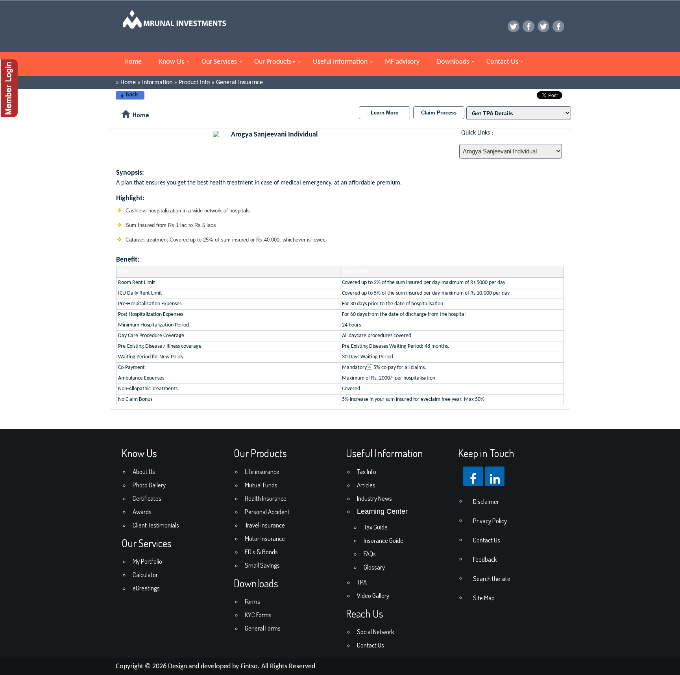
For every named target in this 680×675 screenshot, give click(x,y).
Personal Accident (267, 511)
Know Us (171, 62)
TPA (362, 582)
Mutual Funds (261, 485)
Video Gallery (373, 595)
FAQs (370, 554)
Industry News (374, 498)
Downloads (453, 62)
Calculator (145, 574)
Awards (142, 511)
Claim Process (438, 113)
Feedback (485, 559)
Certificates (147, 498)
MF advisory (402, 62)
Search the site (491, 578)
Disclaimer (486, 501)
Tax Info (366, 471)
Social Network (375, 631)
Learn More (384, 113)
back (132, 95)
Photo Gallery (149, 485)
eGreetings (146, 588)
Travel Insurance (265, 525)
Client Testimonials (156, 525)
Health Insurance (265, 498)
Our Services (219, 62)
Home (133, 62)
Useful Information (340, 62)
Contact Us (502, 62)
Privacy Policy (490, 520)
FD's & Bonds (261, 552)
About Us (144, 471)
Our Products (273, 62)
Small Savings (262, 565)
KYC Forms (258, 614)
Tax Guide (376, 527)
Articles (366, 485)
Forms (252, 601)
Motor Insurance (265, 538)
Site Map (484, 598)
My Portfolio (147, 561)
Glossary (374, 567)
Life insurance (262, 471)
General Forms (263, 628)
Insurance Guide (383, 540)
